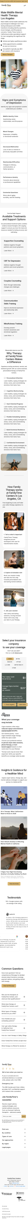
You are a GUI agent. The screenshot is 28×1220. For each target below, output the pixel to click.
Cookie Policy (5, 1208)
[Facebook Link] (6, 1069)
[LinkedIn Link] (13, 1069)
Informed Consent (6, 1214)
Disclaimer (4, 1206)
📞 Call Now (10, 1186)
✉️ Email (5, 1186)
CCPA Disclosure (6, 1211)
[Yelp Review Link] (10, 1069)
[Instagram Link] (3, 1069)
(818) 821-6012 (15, 1183)
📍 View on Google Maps (19, 1186)
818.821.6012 (18, 653)
